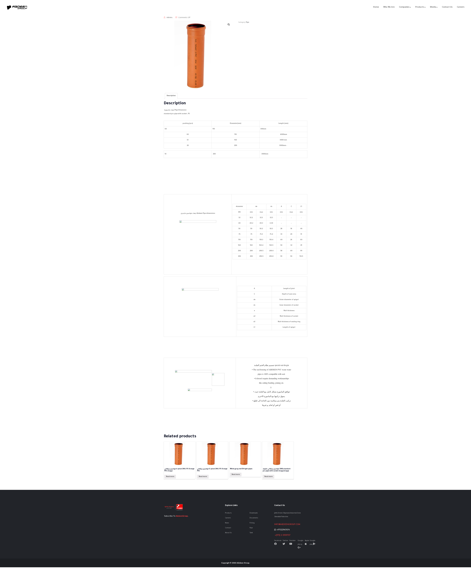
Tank (251, 533)
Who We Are (389, 7)
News (227, 523)
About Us (228, 533)
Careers (460, 7)
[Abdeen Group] (17, 7)
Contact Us (447, 7)
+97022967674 (283, 529)
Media (433, 7)
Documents (254, 518)
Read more (170, 477)
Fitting (252, 523)
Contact (228, 528)
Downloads (254, 513)
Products (419, 7)
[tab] (171, 96)
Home (376, 7)
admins (169, 17)
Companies (404, 7)
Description (171, 96)
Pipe (247, 22)
